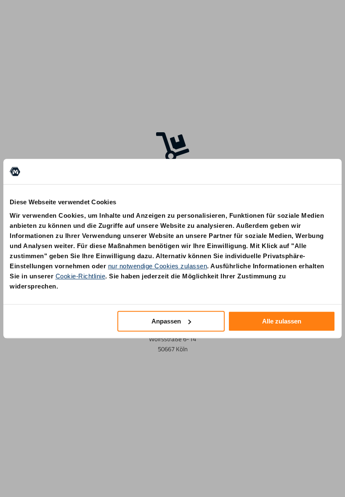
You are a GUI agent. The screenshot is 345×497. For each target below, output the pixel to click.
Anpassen (166, 321)
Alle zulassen (281, 321)
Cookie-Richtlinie (81, 276)
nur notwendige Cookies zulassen (157, 266)
